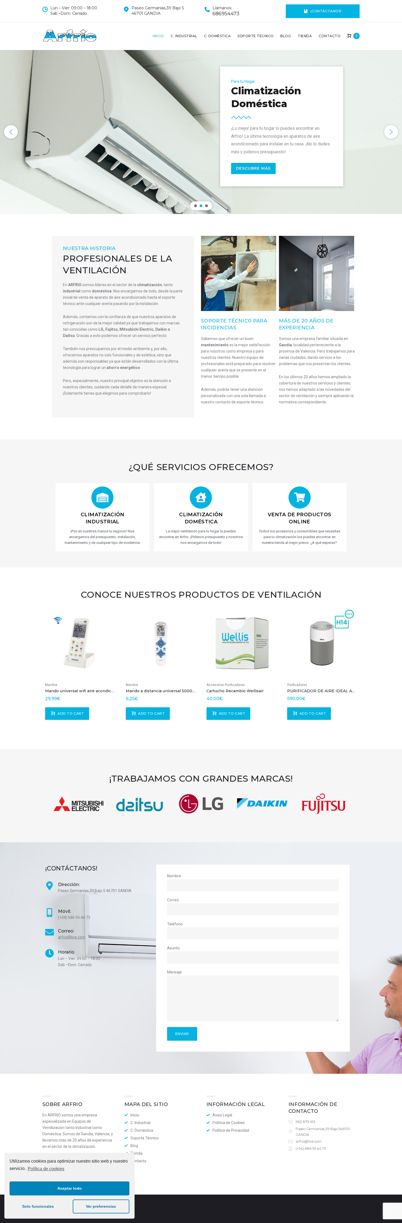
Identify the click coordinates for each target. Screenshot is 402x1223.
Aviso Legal (222, 1115)
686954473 (225, 14)
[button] (11, 132)
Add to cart (70, 713)
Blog (285, 36)
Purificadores (297, 685)
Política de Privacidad (230, 1130)
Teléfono (175, 924)
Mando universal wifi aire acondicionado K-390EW (95, 690)
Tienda (305, 36)
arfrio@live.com (71, 937)
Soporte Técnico (255, 36)
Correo (173, 900)
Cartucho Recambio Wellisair (235, 690)
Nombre (174, 876)
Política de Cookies (228, 1123)
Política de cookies (46, 1168)
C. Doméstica (217, 36)
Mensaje (174, 972)
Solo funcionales (38, 1206)
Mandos (51, 685)
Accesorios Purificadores (225, 685)
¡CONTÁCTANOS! (326, 11)
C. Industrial (184, 36)
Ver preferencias (101, 1206)
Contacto (329, 36)
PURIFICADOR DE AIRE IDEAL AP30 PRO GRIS (334, 690)
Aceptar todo (69, 1188)
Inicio (158, 36)
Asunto (173, 948)
